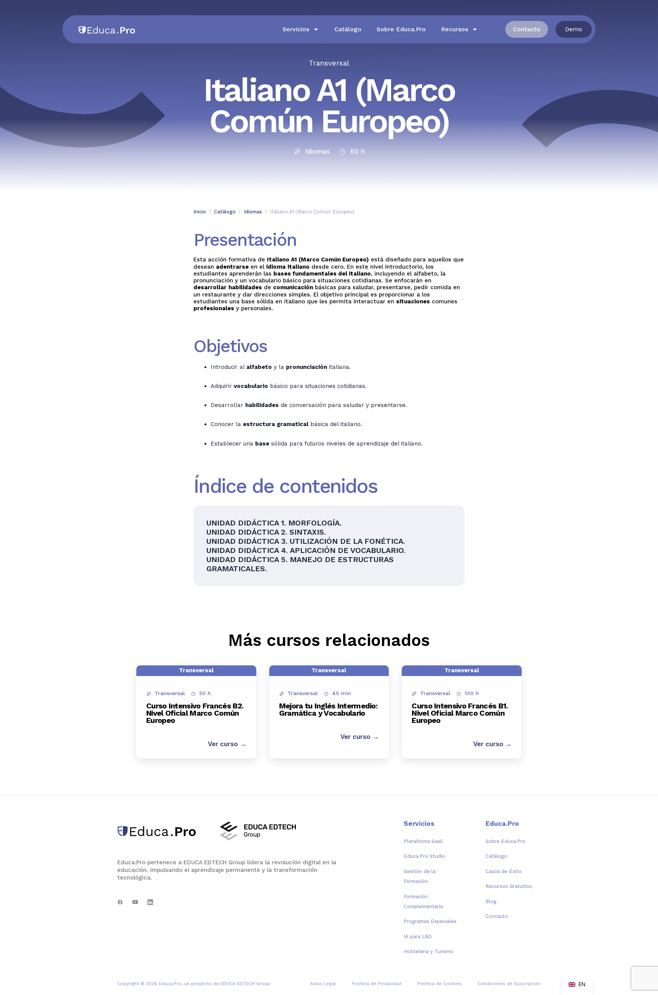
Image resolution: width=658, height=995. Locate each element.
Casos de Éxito (504, 871)
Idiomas (253, 212)
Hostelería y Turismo (429, 951)
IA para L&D (418, 936)
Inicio (199, 212)
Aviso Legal (323, 983)
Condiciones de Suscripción (509, 983)
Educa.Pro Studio (424, 856)
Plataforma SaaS (423, 841)
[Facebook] (120, 902)
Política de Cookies (439, 983)
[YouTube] (135, 902)
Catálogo (347, 29)
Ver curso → (227, 744)
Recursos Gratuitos (509, 886)
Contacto (497, 916)
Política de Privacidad (376, 983)
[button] (574, 29)
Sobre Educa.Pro (401, 29)
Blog (491, 901)
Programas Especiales (430, 921)
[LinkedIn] (150, 902)
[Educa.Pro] (159, 831)
